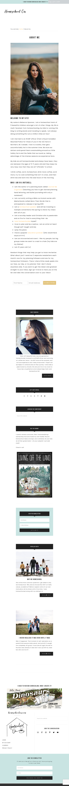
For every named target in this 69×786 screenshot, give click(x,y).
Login (4, 740)
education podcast (35, 233)
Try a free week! (55, 2)
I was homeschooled (22, 221)
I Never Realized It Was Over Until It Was (34, 638)
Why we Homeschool (34, 579)
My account (6, 742)
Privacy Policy (7, 748)
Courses (5, 745)
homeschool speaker (27, 207)
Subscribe (49, 283)
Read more (47, 375)
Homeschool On (19, 11)
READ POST (46, 595)
